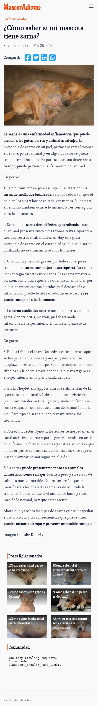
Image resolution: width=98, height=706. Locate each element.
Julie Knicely (33, 534)
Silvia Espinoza (16, 45)
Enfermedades (16, 19)
